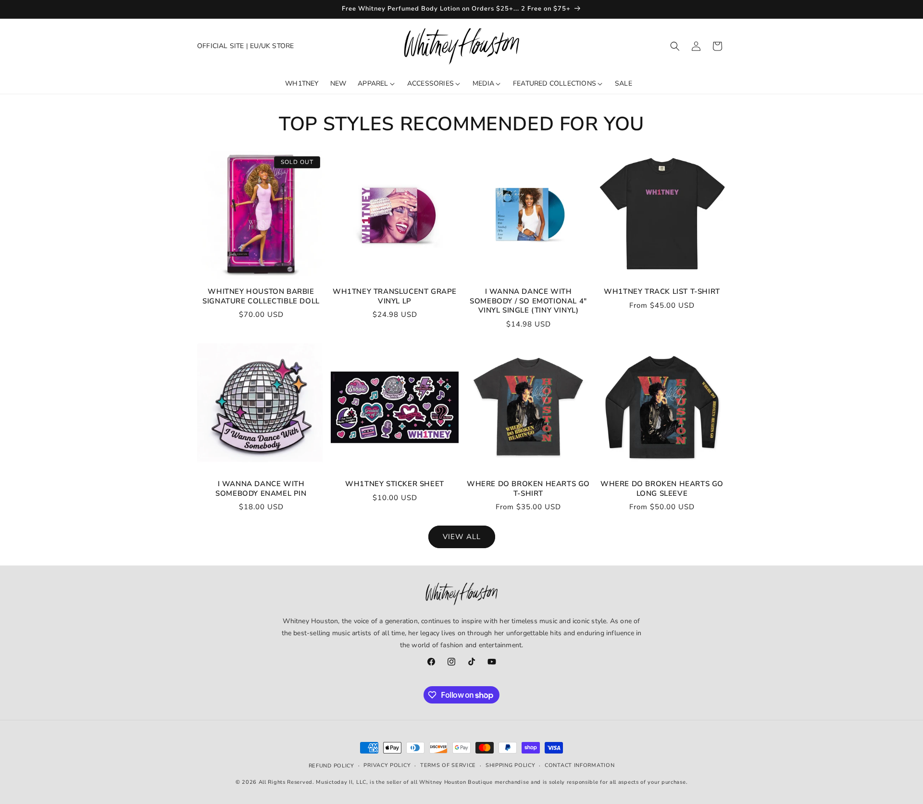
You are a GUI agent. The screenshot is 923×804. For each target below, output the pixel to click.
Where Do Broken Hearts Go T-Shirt (528, 488)
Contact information (579, 764)
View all (462, 536)
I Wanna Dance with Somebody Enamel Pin (260, 488)
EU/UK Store (272, 45)
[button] (675, 46)
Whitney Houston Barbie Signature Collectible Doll (261, 296)
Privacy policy (387, 764)
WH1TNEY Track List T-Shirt (662, 291)
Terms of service (448, 764)
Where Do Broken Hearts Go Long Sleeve (661, 488)
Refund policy (331, 765)
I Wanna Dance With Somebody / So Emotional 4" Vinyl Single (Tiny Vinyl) (528, 301)
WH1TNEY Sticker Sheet (394, 484)
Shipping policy (511, 764)
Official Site (220, 45)
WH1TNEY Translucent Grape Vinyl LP (395, 296)
